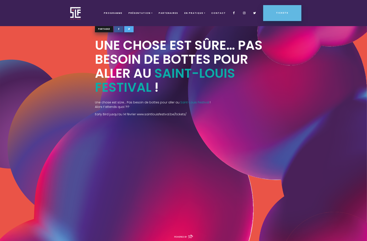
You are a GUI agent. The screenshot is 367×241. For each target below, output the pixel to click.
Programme (113, 13)
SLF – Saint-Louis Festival (76, 13)
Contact (218, 13)
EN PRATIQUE (193, 13)
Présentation (139, 13)
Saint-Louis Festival (165, 80)
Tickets (282, 12)
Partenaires (168, 13)
